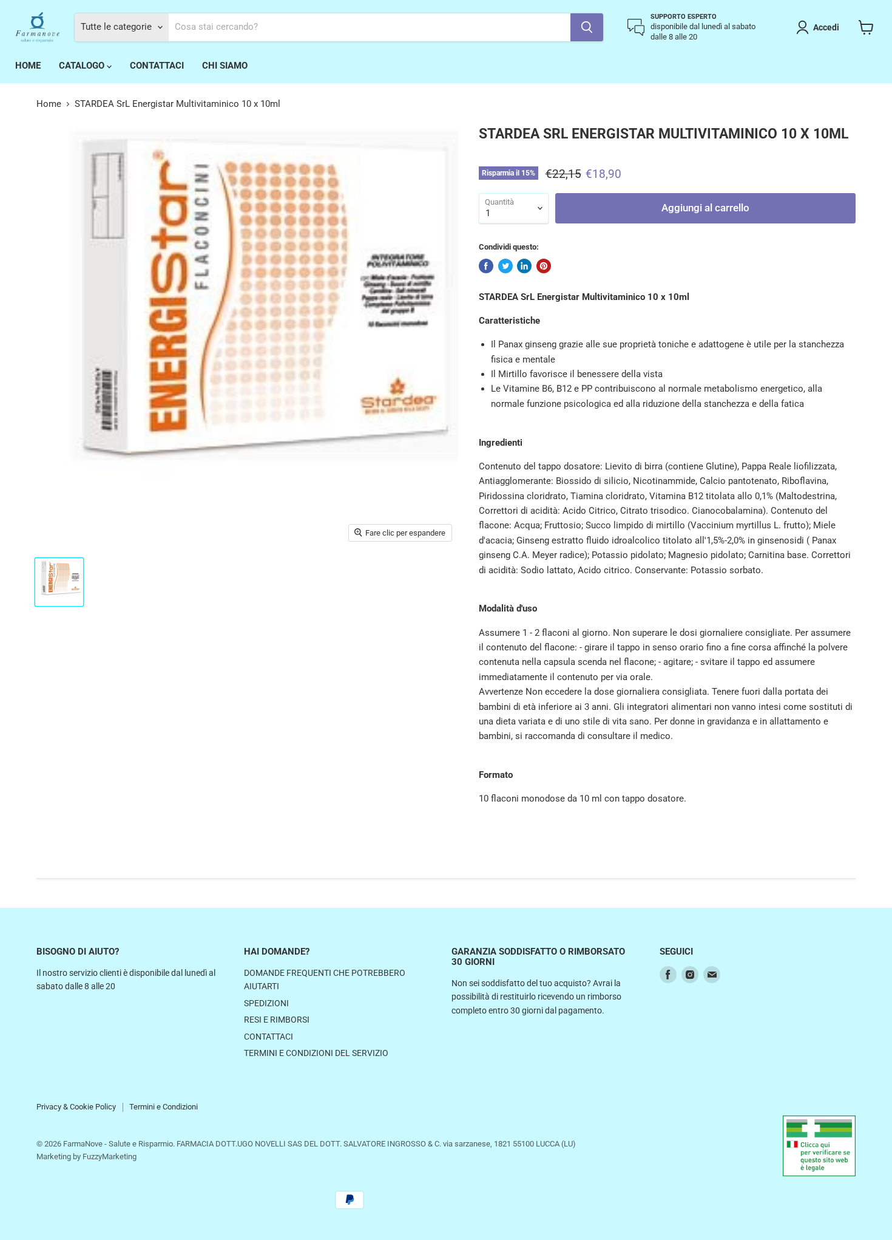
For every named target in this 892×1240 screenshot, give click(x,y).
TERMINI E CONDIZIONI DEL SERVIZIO (316, 1053)
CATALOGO (83, 65)
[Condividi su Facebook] (486, 266)
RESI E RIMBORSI (276, 1019)
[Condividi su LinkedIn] (524, 266)
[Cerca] (586, 27)
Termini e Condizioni (163, 1106)
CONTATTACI (157, 65)
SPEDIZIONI (266, 1003)
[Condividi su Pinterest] (543, 266)
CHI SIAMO (225, 65)
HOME (28, 65)
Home (48, 104)
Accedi (826, 27)
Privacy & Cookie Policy (76, 1106)
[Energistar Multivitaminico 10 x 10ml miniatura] (59, 582)
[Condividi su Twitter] (505, 266)
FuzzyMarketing (110, 1156)
